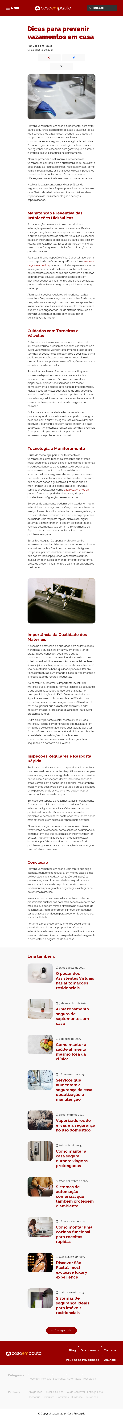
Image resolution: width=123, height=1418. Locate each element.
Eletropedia (91, 1397)
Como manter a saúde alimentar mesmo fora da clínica (72, 1051)
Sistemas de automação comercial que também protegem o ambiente (75, 1196)
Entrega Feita (95, 1391)
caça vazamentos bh (76, 489)
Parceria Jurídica (54, 1391)
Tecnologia (89, 1378)
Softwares (63, 1397)
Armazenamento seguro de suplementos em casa (72, 1016)
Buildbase (77, 1397)
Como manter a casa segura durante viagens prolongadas (72, 1158)
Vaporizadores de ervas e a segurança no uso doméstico (75, 1125)
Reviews (46, 1378)
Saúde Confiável (75, 1391)
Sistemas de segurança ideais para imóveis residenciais (72, 1305)
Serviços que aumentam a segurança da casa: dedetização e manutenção (75, 1090)
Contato (110, 1350)
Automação (74, 1378)
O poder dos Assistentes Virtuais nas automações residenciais (75, 980)
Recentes (34, 1378)
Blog (72, 1350)
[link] (24, 1353)
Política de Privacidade (82, 1359)
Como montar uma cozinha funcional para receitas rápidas (74, 1234)
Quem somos (90, 1350)
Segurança (59, 1378)
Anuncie (110, 1359)
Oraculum (48, 1397)
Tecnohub (34, 1397)
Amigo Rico (35, 1391)
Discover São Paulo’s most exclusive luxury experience (71, 1269)
